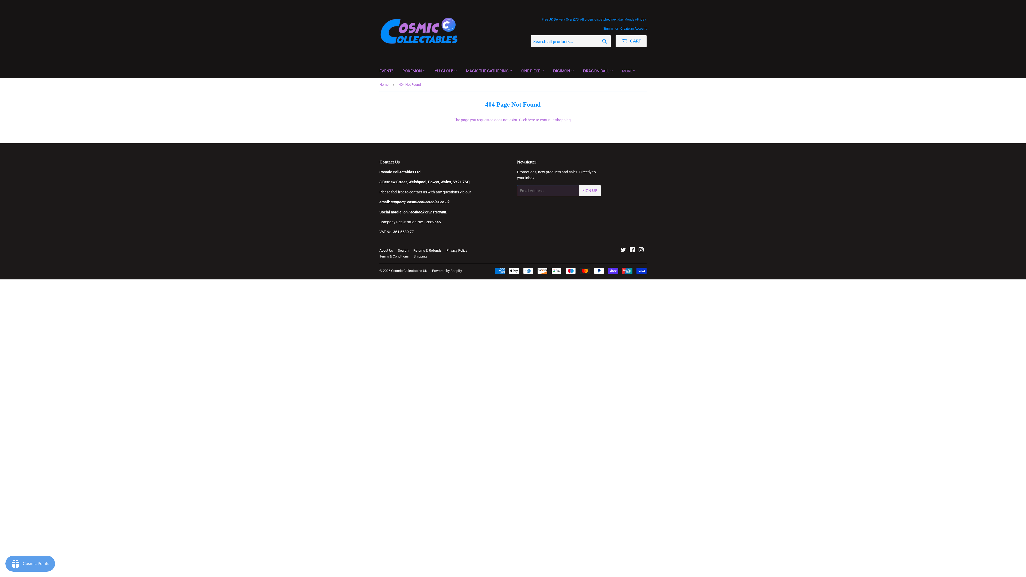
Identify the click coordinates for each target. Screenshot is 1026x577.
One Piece (531, 71)
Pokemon (412, 71)
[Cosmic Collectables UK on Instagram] (641, 250)
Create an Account (633, 28)
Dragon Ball (596, 71)
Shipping (420, 256)
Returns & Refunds (427, 250)
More (627, 71)
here (531, 120)
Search (403, 250)
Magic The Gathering (487, 71)
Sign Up (589, 190)
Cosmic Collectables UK (409, 271)
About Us (386, 250)
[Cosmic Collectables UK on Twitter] (623, 250)
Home (383, 85)
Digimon (562, 71)
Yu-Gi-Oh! (444, 71)
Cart (635, 40)
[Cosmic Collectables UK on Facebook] (632, 250)
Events (386, 71)
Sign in (608, 28)
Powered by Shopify (447, 271)
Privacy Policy (456, 250)
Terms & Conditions (394, 256)
